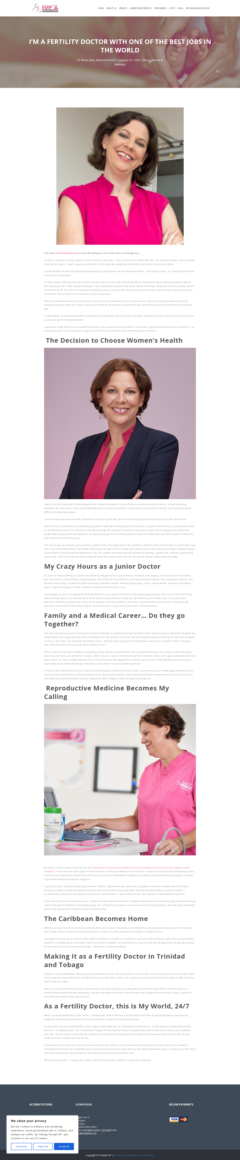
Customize (21, 1146)
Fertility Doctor (66, 253)
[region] (42, 1134)
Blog (180, 8)
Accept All (64, 1146)
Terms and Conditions (142, 1155)
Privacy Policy (121, 1155)
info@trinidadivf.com (86, 1133)
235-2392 (106, 1130)
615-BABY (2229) (91, 1130)
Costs (172, 8)
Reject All (43, 1146)
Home (101, 8)
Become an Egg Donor (197, 8)
